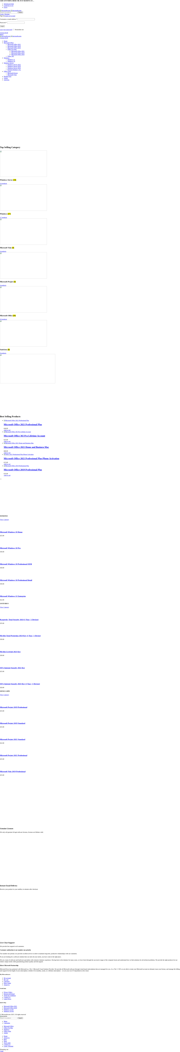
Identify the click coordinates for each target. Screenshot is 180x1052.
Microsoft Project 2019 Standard (12, 723)
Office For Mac (12, 49)
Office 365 (11, 56)
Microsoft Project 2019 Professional (13, 707)
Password (3, 22)
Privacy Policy (8, 992)
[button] (90, 138)
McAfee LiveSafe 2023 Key (10, 652)
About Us (7, 985)
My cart (6, 980)
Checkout (6, 981)
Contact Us (7, 997)
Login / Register (8, 1046)
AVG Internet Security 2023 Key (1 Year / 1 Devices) (20, 684)
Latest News (7, 999)
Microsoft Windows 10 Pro (10, 548)
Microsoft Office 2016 (14, 48)
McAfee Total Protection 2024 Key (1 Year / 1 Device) (20, 636)
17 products (3, 217)
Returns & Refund (9, 994)
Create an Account (9, 16)
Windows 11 (11, 59)
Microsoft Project (13, 73)
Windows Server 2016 (14, 68)
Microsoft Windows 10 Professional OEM (16, 564)
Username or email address (8, 19)
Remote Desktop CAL (14, 70)
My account (7, 978)
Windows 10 (11, 61)
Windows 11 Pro (9, 1009)
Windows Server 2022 (14, 64)
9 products (3, 353)
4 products (3, 251)
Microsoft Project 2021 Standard (12, 739)
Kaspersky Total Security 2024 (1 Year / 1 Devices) (19, 620)
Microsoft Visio (12, 75)
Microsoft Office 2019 (14, 46)
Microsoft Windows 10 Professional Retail (16, 580)
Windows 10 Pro (9, 1011)
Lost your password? (6, 29)
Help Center (7, 983)
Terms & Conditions (10, 995)
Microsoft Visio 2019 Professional (13, 771)
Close (1, 1051)
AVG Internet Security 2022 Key (12, 668)
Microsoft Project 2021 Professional (13, 755)
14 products (3, 183)
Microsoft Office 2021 (14, 44)
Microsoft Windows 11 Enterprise (13, 596)
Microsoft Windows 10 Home (11, 532)
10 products (3, 319)
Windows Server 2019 (14, 66)
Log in (2, 26)
